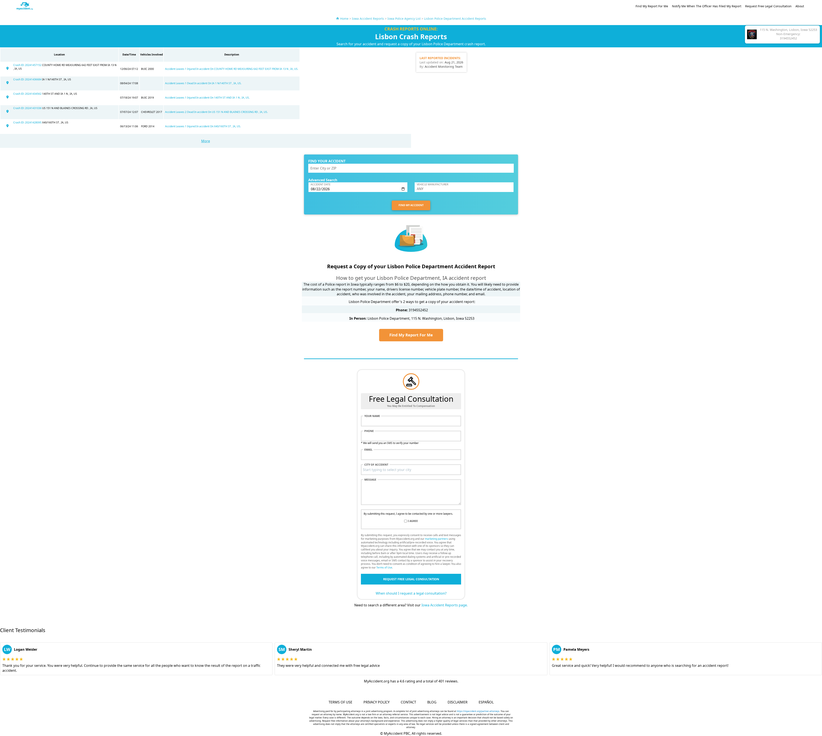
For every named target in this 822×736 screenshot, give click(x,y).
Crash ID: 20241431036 (27, 108)
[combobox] (411, 469)
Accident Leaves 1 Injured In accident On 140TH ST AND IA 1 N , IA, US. (207, 97)
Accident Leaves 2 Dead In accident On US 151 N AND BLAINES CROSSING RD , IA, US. (216, 112)
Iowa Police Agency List (404, 18)
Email (368, 449)
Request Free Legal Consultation (768, 6)
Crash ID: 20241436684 (27, 79)
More (205, 141)
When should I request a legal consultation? (411, 593)
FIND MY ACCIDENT (411, 205)
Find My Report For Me (652, 6)
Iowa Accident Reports (368, 18)
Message (370, 479)
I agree (413, 521)
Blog (431, 702)
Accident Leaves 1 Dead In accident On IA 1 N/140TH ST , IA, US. (203, 83)
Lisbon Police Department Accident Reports (455, 18)
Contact (408, 702)
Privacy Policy (376, 702)
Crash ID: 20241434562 (27, 94)
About (799, 6)
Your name (372, 416)
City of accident (376, 464)
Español (486, 702)
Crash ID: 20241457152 (27, 65)
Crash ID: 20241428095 (27, 122)
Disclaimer (458, 702)
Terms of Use (384, 567)
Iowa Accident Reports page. (444, 605)
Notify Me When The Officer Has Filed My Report (706, 6)
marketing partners (436, 539)
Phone (369, 431)
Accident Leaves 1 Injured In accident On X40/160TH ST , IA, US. (203, 126)
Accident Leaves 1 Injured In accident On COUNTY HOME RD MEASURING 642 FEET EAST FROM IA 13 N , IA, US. (231, 69)
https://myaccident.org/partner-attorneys (478, 711)
